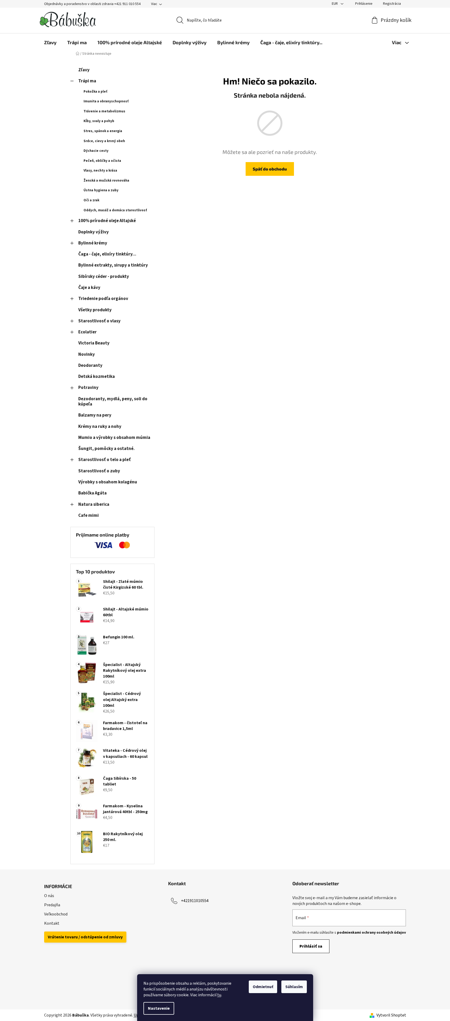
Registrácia (392, 3)
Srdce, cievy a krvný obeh (104, 141)
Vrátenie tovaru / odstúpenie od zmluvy (85, 937)
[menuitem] (50, 42)
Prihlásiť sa (310, 946)
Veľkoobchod (56, 914)
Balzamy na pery (94, 415)
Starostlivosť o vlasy (99, 321)
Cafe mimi (88, 515)
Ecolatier (87, 332)
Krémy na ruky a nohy (99, 426)
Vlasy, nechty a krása (100, 170)
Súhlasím (294, 987)
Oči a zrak (91, 200)
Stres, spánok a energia (103, 131)
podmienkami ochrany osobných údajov (371, 932)
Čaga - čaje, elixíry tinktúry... (107, 254)
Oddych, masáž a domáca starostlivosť (115, 210)
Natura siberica (93, 504)
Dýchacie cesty (96, 150)
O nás (49, 896)
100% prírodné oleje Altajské (107, 221)
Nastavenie (159, 1008)
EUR (335, 3)
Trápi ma (87, 81)
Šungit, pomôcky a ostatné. (106, 449)
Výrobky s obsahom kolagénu (107, 482)
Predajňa (52, 905)
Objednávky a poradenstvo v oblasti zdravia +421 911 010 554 (92, 4)
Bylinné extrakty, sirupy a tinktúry (113, 265)
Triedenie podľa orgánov (103, 299)
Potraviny (88, 387)
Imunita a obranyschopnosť (106, 101)
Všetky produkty (95, 310)
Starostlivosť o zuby (99, 471)
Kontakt (51, 923)
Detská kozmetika (96, 376)
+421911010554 (195, 901)
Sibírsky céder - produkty (103, 276)
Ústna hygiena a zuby (101, 190)
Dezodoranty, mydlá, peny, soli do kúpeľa (112, 401)
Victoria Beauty (94, 343)
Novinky (86, 354)
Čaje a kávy (89, 287)
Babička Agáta (92, 493)
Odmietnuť (263, 987)
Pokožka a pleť (95, 91)
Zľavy (84, 70)
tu (219, 995)
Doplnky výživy (93, 232)
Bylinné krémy (92, 243)
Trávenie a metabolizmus (104, 111)
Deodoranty (90, 365)
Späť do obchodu (270, 168)
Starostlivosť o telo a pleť (104, 460)
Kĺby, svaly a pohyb (99, 121)
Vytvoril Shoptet (391, 1015)
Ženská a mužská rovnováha (106, 180)
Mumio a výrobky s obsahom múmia (114, 437)
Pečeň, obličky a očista (102, 160)
